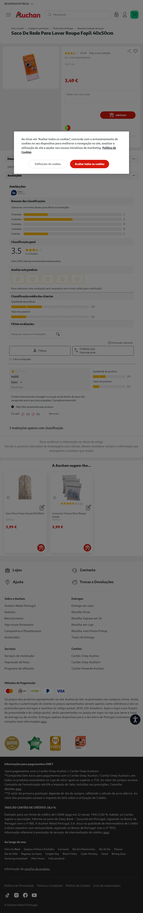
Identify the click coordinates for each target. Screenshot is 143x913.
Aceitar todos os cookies (89, 164)
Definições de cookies (48, 164)
